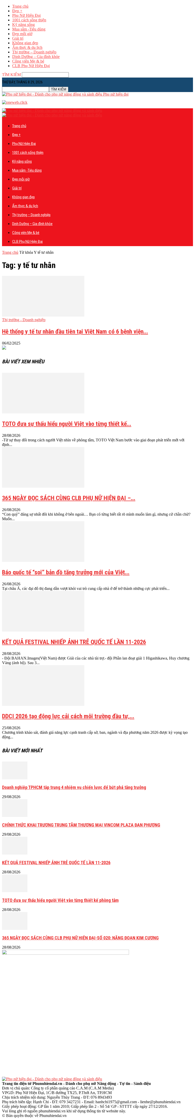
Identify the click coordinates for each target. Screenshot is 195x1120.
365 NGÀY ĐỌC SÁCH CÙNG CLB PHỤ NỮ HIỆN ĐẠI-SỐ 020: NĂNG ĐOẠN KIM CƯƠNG (80, 937)
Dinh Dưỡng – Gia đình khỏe (36, 56)
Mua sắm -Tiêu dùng (28, 29)
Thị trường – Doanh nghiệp (34, 52)
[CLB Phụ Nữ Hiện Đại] (4, 348)
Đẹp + (17, 11)
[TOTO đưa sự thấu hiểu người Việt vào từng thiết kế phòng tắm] (43, 412)
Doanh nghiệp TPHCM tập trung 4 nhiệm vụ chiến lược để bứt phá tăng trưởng (74, 787)
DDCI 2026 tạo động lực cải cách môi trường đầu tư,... (68, 716)
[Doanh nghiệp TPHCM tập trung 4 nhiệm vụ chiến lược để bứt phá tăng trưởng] (14, 778)
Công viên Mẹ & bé (28, 61)
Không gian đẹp (25, 43)
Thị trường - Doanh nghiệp (23, 320)
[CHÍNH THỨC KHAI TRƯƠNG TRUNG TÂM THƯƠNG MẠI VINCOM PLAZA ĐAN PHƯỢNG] (14, 815)
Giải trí (17, 38)
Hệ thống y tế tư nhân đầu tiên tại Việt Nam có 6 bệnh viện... (75, 331)
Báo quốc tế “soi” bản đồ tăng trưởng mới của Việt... (65, 572)
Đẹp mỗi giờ (22, 34)
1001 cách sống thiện (29, 20)
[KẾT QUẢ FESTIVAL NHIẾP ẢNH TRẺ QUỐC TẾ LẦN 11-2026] (43, 630)
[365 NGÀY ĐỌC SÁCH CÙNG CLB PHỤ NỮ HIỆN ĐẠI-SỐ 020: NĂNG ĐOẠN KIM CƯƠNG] (14, 928)
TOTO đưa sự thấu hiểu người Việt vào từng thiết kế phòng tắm (60, 900)
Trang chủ (20, 6)
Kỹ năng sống (23, 24)
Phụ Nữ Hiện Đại (26, 15)
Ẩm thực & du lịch (27, 47)
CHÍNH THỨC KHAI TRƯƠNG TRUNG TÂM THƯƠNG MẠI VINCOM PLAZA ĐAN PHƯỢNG (81, 825)
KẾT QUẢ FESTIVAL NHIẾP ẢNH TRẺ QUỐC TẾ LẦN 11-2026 (74, 642)
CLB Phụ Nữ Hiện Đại (31, 66)
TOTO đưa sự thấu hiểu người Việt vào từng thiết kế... (66, 423)
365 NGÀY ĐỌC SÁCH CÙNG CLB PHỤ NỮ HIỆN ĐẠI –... (68, 498)
